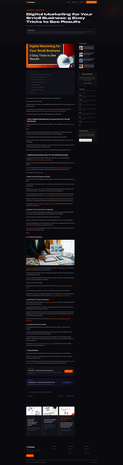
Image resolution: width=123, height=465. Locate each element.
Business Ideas (42, 392)
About (85, 450)
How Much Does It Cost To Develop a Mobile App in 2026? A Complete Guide (89, 47)
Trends (80, 123)
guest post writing (38, 343)
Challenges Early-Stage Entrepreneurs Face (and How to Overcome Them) (89, 66)
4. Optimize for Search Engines (38, 87)
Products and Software (84, 114)
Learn (68, 417)
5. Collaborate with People (37, 89)
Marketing (49, 392)
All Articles (54, 448)
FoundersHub (81, 2)
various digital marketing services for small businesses (53, 111)
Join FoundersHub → (67, 382)
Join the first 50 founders (85, 140)
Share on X (61, 395)
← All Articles (29, 395)
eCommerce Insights (83, 101)
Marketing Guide (40, 10)
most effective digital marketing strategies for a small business (58, 195)
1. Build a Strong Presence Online (38, 79)
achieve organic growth (50, 302)
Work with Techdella (91, 2)
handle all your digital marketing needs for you (59, 295)
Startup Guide (82, 110)
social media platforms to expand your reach (44, 203)
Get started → (68, 371)
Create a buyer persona (31, 228)
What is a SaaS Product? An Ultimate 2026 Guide (89, 60)
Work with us (29, 455)
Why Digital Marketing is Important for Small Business (40, 74)
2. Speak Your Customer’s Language (39, 82)
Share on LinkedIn (70, 395)
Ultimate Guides (82, 118)
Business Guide (30, 10)
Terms (96, 462)
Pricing (69, 450)
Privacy (92, 462)
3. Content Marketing (36, 84)
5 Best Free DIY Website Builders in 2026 (89, 54)
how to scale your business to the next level (41, 159)
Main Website (87, 448)
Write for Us (74, 2)
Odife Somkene (30, 30)
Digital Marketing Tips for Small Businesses (38, 77)
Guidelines (70, 452)
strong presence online (36, 189)
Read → (28, 433)
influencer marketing (48, 343)
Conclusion (32, 92)
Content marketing (30, 268)
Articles (68, 2)
